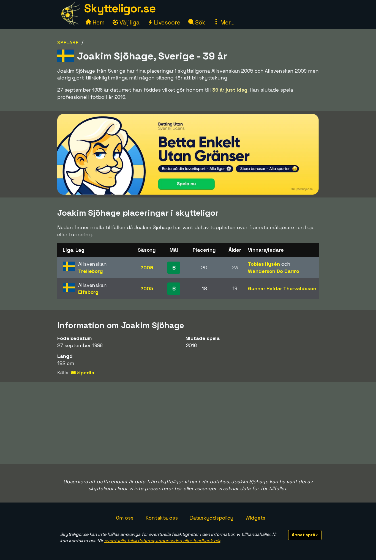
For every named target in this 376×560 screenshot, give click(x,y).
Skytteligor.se (119, 8)
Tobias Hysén (264, 264)
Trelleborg (90, 271)
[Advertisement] (188, 423)
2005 (146, 288)
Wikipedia (82, 372)
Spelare (68, 42)
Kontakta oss (162, 518)
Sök (200, 22)
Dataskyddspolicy (211, 518)
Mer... (226, 22)
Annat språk (305, 535)
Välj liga (129, 22)
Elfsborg (88, 292)
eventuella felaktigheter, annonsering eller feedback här (162, 540)
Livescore (166, 22)
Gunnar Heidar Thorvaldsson (282, 288)
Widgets (255, 518)
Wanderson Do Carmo (273, 271)
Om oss (124, 518)
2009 (146, 267)
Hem (98, 22)
